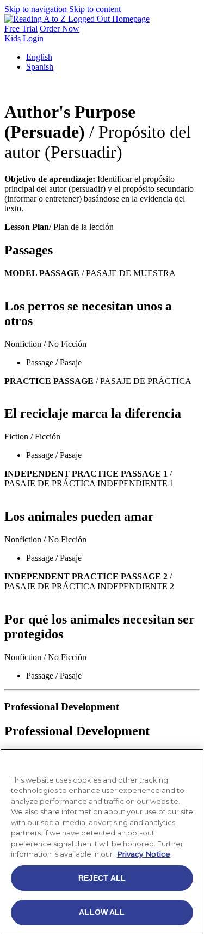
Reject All (102, 878)
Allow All (102, 912)
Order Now (59, 28)
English (39, 57)
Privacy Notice (143, 854)
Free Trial (21, 28)
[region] (102, 841)
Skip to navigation (35, 9)
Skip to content (95, 9)
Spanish (39, 66)
